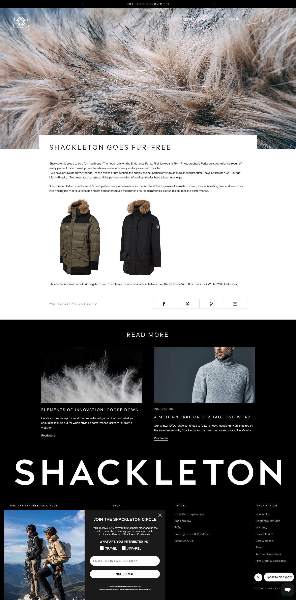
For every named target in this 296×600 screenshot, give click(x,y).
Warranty (261, 527)
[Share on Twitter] (187, 303)
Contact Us (263, 514)
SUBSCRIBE (125, 574)
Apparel (189, 19)
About (233, 19)
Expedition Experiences (189, 514)
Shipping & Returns (268, 521)
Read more (48, 435)
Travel (204, 19)
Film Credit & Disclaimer (271, 560)
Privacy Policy (264, 534)
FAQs (177, 527)
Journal (219, 19)
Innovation (164, 408)
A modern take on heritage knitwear (202, 417)
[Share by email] (235, 303)
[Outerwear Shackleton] (109, 237)
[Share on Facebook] (164, 303)
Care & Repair (264, 541)
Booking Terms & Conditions (192, 534)
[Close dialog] (160, 515)
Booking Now (182, 521)
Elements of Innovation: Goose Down (90, 410)
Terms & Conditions (268, 554)
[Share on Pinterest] (211, 303)
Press (259, 547)
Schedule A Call (184, 541)
